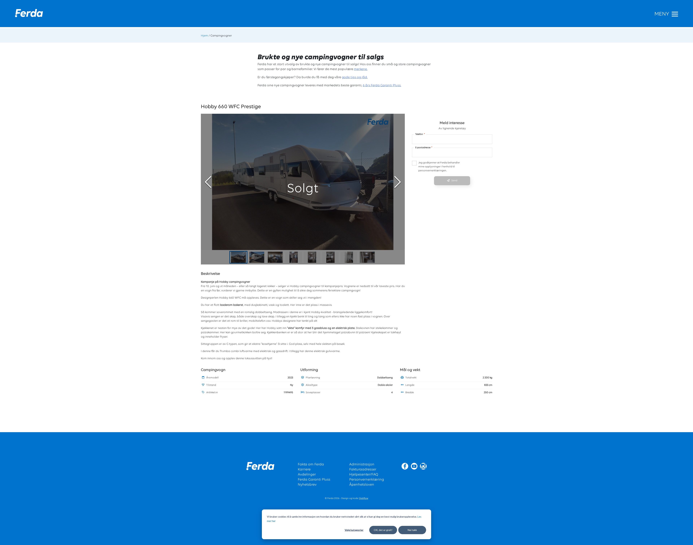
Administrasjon (361, 464)
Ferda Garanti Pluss (314, 479)
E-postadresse (423, 147)
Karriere (304, 469)
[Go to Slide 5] (312, 257)
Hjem (204, 35)
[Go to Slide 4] (294, 257)
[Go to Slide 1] (238, 257)
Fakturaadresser (362, 469)
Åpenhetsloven (361, 485)
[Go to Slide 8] (367, 257)
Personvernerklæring (366, 479)
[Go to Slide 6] (330, 257)
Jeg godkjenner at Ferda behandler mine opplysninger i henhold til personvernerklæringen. (439, 166)
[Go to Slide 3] (275, 257)
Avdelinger (307, 474)
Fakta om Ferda (311, 464)
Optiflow (363, 498)
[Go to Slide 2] (257, 257)
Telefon (420, 134)
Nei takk (412, 529)
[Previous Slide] (208, 182)
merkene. (360, 69)
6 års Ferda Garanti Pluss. (382, 85)
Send (454, 180)
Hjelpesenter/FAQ (363, 474)
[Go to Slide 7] (349, 257)
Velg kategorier (354, 529)
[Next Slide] (397, 182)
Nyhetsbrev (307, 485)
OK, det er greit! (383, 529)
